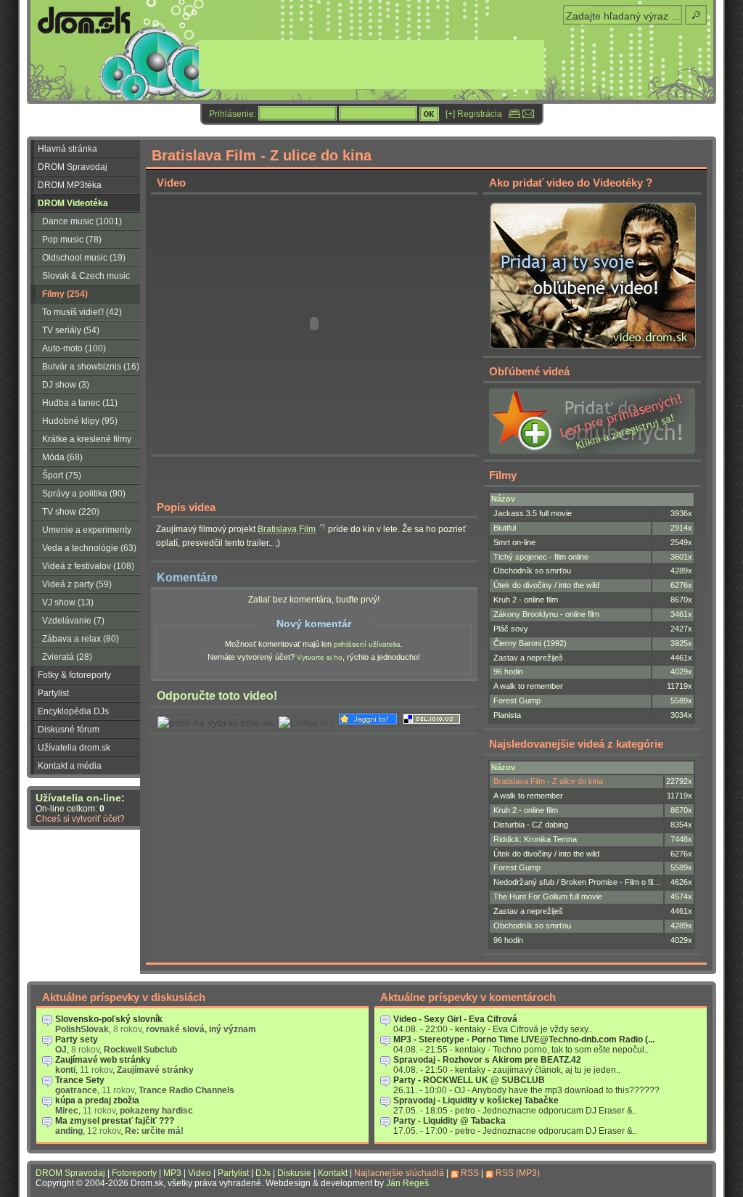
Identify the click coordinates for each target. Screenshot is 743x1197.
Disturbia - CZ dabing (530, 824)
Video (199, 1173)
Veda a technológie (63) (89, 548)
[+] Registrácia (474, 114)
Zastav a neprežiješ (528, 657)
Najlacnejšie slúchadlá (399, 1173)
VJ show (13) (68, 602)
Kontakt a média (70, 766)
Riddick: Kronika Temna (535, 839)
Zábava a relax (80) (80, 639)
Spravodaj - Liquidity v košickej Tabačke (476, 1100)
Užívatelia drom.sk (74, 748)
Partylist (53, 693)
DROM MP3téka (70, 185)
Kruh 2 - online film (525, 599)
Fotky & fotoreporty (74, 675)
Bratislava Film (287, 529)
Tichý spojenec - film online (540, 556)
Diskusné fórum (68, 729)
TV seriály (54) (70, 330)
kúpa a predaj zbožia (97, 1100)
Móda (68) (62, 457)
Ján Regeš (407, 1183)
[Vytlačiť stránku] (514, 114)
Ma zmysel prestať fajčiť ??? (114, 1121)
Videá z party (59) (77, 584)
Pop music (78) (72, 239)
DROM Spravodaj (72, 167)
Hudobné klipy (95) (80, 421)
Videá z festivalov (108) (88, 566)
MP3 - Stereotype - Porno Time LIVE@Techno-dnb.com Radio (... (523, 1039)
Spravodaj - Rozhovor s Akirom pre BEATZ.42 (487, 1060)
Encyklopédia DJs (73, 711)
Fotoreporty (134, 1173)
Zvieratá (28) (67, 657)
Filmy (503, 475)
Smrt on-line (514, 542)
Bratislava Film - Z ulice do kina (548, 781)
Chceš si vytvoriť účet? (80, 819)
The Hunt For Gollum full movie (547, 896)
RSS (470, 1173)
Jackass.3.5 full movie (532, 513)
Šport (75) (61, 475)
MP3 (172, 1173)
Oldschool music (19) (84, 258)
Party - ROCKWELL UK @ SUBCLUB (469, 1080)
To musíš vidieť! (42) (82, 312)
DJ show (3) (65, 385)
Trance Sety (79, 1080)
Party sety (76, 1039)
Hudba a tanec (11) (80, 403)
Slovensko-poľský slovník (109, 1019)
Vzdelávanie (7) (73, 621)
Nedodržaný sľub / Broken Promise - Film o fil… (577, 882)
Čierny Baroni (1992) (530, 643)
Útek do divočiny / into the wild (546, 585)
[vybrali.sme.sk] (215, 722)
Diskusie (294, 1173)
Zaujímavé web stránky (103, 1060)
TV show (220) (70, 512)
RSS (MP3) (518, 1173)
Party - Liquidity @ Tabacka (449, 1121)
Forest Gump (517, 700)
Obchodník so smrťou (532, 570)
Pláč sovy (510, 628)
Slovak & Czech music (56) (80, 278)
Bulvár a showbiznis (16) (90, 366)
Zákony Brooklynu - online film (546, 614)
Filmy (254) (65, 294)
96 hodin (508, 671)
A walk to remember (528, 686)
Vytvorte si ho (319, 657)
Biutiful (504, 527)
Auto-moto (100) (74, 348)
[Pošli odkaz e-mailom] (528, 114)
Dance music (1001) (82, 221)
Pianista (507, 715)
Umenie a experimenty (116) (80, 532)
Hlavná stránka (67, 149)
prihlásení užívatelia (367, 644)
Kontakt (333, 1173)
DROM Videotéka (73, 203)
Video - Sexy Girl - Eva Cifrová (455, 1019)
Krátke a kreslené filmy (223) (80, 441)
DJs (263, 1173)
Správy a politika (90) (84, 494)
